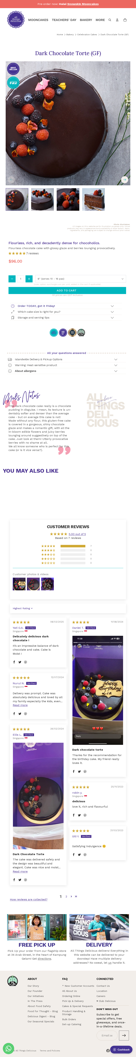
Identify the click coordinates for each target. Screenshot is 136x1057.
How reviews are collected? (28, 899)
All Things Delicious (26, 1050)
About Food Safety (39, 1006)
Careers (101, 996)
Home (60, 34)
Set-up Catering (71, 1024)
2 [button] (66, 896)
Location (102, 991)
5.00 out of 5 (77, 534)
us (110, 962)
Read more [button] (20, 705)
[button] (17, 253)
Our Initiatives (36, 996)
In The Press (35, 1001)
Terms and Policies (50, 1050)
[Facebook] (108, 1051)
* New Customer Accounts (78, 985)
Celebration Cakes (87, 34)
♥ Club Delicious (106, 1001)
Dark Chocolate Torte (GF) (115, 34)
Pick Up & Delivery (73, 1001)
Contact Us (103, 985)
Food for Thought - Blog (43, 1011)
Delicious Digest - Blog (41, 1016)
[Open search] (110, 20)
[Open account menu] (117, 20)
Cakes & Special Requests (77, 1006)
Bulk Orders (69, 1019)
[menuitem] (100, 20)
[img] (21, 622)
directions (44, 958)
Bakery (70, 34)
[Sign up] (124, 1035)
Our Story (33, 985)
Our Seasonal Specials (41, 1021)
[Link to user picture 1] (97, 690)
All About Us (69, 991)
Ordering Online (71, 996)
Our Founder (35, 991)
